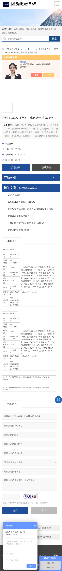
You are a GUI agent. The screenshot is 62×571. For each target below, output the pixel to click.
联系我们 (46, 167)
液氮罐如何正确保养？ (18, 216)
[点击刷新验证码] (30, 496)
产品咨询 (15, 167)
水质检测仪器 (44, 49)
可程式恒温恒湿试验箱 (18, 230)
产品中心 (28, 49)
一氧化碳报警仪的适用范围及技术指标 (26, 223)
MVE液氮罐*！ (15, 195)
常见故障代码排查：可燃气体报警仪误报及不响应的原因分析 (32, 209)
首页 (17, 49)
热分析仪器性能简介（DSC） (22, 202)
